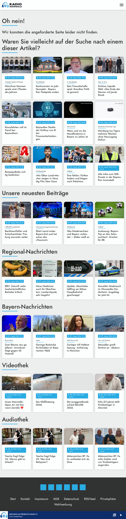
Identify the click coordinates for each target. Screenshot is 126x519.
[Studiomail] (75, 487)
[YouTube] (67, 487)
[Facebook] (51, 487)
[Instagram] (59, 487)
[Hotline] (83, 487)
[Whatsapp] (43, 487)
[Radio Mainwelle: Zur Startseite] (60, 4)
